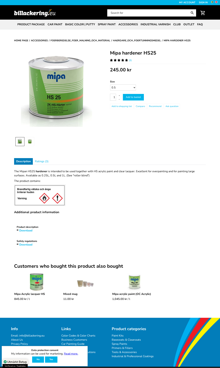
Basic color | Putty (80, 24)
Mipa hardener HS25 (133, 53)
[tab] (23, 161)
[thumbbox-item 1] (19, 141)
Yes (51, 359)
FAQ (200, 24)
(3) (130, 60)
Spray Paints (119, 344)
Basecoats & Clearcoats (126, 340)
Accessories (128, 24)
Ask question (172, 106)
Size (112, 81)
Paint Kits (118, 336)
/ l (22, 299)
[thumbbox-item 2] (29, 141)
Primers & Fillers (122, 348)
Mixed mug (70, 294)
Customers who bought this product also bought (68, 266)
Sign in (203, 2)
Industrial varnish (155, 24)
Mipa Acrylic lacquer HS (29, 294)
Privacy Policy (19, 344)
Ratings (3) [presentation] (41, 161)
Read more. (71, 354)
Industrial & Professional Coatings (133, 356)
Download (25, 230)
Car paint (55, 24)
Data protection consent (44, 350)
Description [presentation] (23, 161)
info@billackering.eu (32, 336)
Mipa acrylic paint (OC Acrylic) (131, 294)
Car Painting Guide (73, 344)
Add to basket (133, 97)
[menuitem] (31, 24)
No (38, 359)
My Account (187, 2)
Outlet (188, 24)
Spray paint (107, 24)
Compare (140, 106)
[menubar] (110, 24)
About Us (17, 340)
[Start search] (193, 13)
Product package (31, 24)
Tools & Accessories (124, 352)
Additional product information (36, 212)
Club (177, 24)
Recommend (155, 106)
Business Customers (74, 340)
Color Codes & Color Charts (78, 336)
